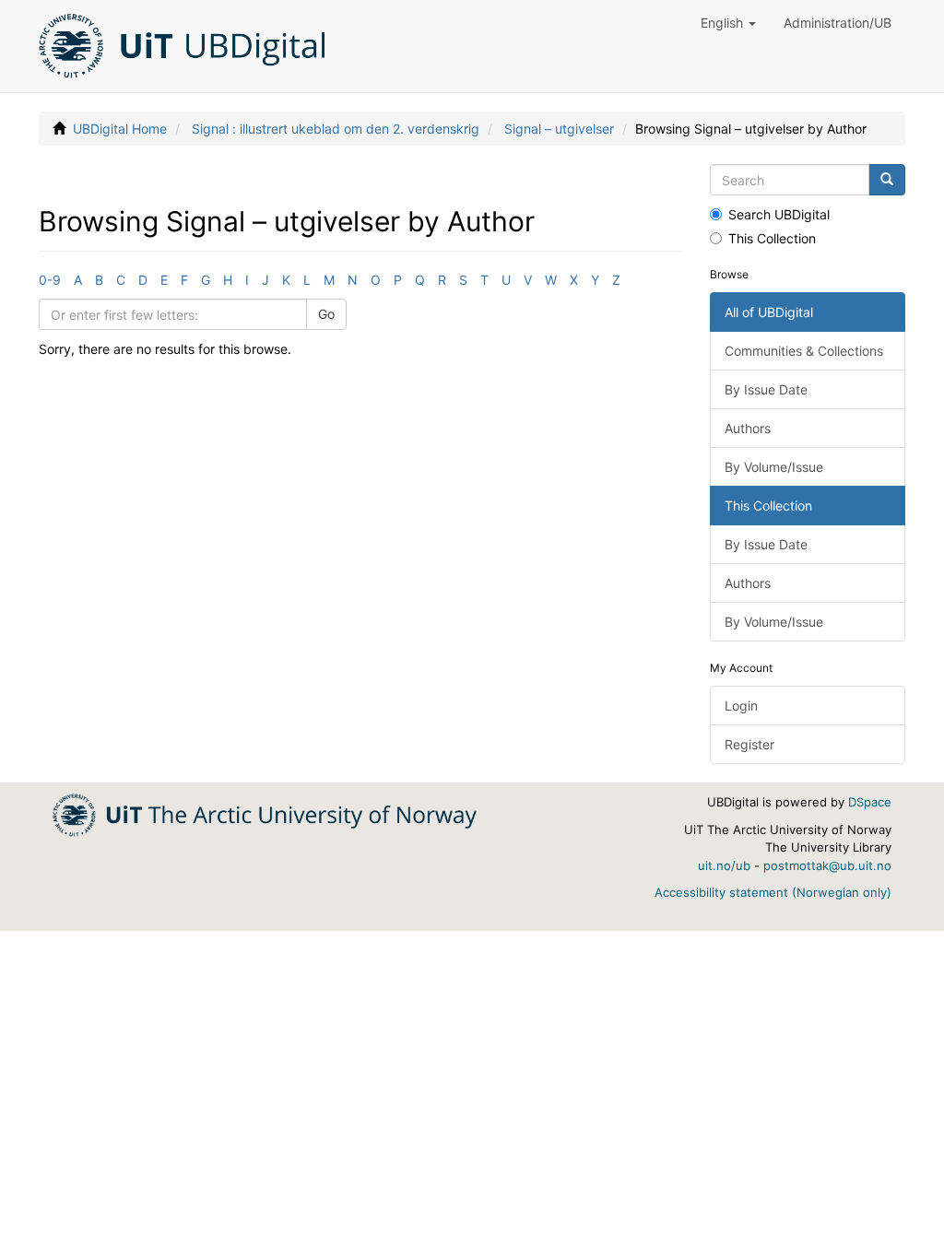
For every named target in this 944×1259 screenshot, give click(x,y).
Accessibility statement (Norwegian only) (773, 892)
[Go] (886, 179)
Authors (748, 428)
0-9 (50, 280)
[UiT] (265, 813)
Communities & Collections (804, 351)
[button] (728, 23)
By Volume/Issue (774, 467)
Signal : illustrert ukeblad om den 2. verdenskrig (335, 128)
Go (326, 314)
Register (749, 744)
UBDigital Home (120, 128)
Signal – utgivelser (559, 128)
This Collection (772, 238)
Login (741, 705)
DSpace (869, 801)
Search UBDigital (779, 214)
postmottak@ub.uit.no (827, 865)
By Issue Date (766, 389)
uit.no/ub (724, 865)
